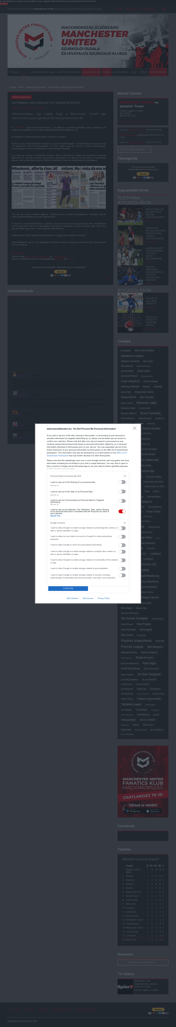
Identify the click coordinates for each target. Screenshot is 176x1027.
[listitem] (88, 476)
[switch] (122, 482)
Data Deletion (72, 598)
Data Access (88, 598)
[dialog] (88, 513)
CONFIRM (68, 588)
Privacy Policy (104, 598)
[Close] (135, 429)
